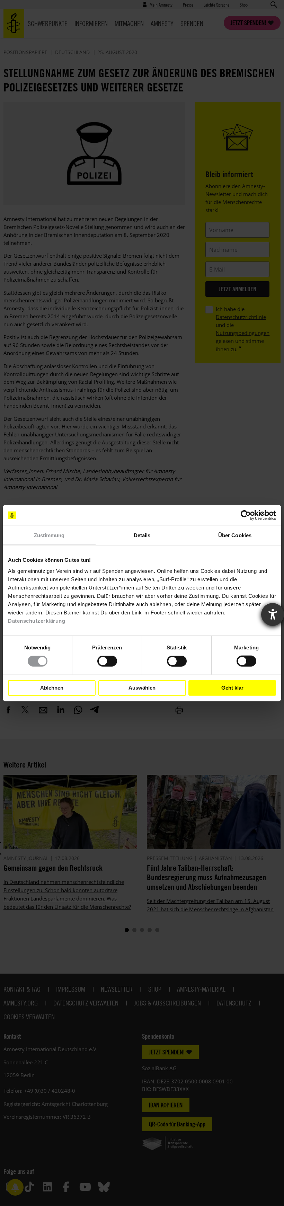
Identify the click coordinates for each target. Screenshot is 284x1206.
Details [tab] (142, 535)
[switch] (107, 661)
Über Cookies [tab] (234, 535)
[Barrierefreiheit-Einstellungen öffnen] (272, 614)
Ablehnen (51, 688)
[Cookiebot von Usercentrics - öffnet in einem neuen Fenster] (245, 515)
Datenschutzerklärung (36, 620)
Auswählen (142, 688)
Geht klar (232, 688)
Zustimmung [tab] (49, 535)
